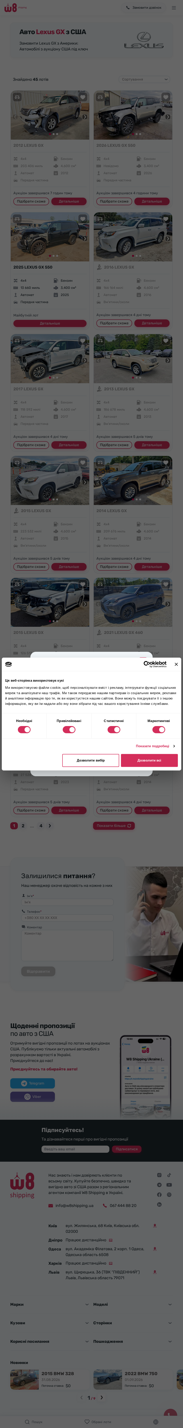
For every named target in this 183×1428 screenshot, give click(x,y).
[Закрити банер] (176, 664)
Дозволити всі (149, 760)
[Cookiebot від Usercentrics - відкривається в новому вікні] (146, 664)
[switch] (69, 729)
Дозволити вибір (91, 760)
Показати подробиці (152, 746)
